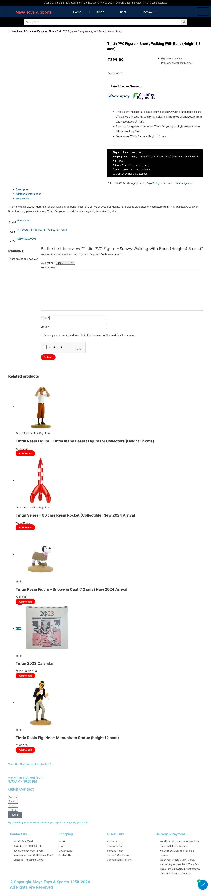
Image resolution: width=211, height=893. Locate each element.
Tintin (52, 31)
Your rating (48, 262)
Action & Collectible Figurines (32, 31)
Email (45, 326)
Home (77, 12)
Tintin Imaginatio (183, 183)
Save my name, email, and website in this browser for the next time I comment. (89, 335)
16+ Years (48, 229)
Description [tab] (22, 189)
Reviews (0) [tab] (22, 198)
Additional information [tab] (28, 193)
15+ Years (35, 229)
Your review (49, 267)
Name (45, 318)
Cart (123, 12)
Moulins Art (23, 220)
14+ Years (22, 229)
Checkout (148, 12)
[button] (5, 12)
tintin (163, 183)
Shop (100, 12)
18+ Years (61, 229)
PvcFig (155, 183)
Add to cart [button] (25, 453)
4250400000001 (26, 238)
